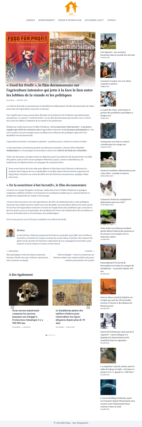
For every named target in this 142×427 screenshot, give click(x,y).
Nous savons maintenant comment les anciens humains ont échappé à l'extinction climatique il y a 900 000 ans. (27, 316)
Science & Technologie (69, 20)
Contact (111, 20)
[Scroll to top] (137, 424)
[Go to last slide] (12, 306)
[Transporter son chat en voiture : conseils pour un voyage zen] (118, 131)
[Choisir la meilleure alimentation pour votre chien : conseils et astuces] (118, 159)
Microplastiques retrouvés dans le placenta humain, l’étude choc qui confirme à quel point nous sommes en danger (27, 256)
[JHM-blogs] (71, 8)
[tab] (46, 335)
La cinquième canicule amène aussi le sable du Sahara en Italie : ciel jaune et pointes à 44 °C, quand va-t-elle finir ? (117, 369)
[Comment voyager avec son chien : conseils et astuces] (118, 70)
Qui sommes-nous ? (94, 20)
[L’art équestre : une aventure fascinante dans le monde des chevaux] (118, 41)
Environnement (46, 20)
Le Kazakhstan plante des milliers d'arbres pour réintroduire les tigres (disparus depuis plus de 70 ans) (70, 316)
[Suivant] (88, 306)
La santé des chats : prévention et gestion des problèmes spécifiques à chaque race (116, 113)
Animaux (30, 20)
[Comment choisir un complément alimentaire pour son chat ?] (118, 188)
